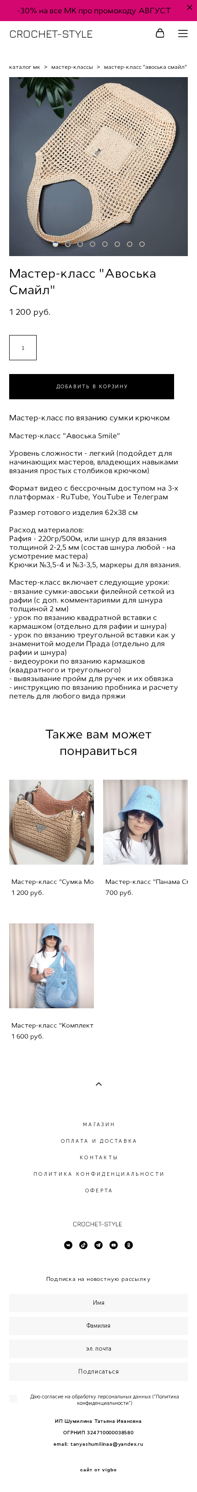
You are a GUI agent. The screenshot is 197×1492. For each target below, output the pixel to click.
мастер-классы (72, 67)
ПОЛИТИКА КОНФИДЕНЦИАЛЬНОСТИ (99, 1174)
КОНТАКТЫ (99, 1158)
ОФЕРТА (99, 1191)
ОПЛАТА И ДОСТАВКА (99, 1141)
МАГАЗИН (99, 1125)
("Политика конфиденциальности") (128, 1400)
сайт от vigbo (98, 1470)
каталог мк (24, 67)
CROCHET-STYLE (51, 33)
